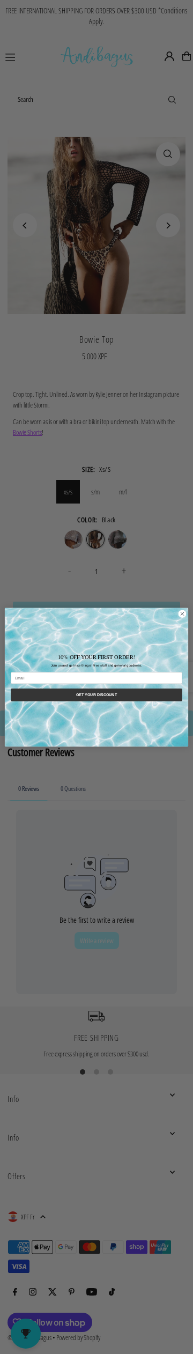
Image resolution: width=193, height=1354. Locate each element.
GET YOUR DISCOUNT (96, 694)
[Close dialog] (182, 614)
